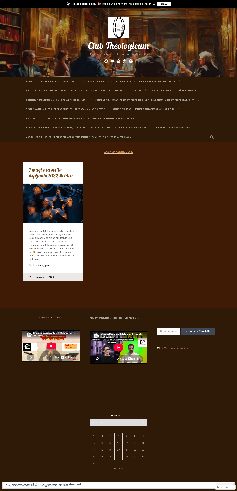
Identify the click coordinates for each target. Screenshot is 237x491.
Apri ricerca (212, 137)
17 (94, 449)
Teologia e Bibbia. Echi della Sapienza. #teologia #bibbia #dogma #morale (128, 81)
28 (126, 456)
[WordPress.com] (124, 61)
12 (110, 443)
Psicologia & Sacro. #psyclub (172, 127)
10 (94, 443)
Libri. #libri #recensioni (133, 127)
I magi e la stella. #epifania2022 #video (50, 173)
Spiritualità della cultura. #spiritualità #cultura (163, 90)
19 (110, 449)
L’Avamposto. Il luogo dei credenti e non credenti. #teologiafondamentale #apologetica (80, 118)
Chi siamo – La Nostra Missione (58, 81)
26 (110, 456)
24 (94, 456)
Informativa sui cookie (59, 485)
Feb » (122, 468)
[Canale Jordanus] (112, 61)
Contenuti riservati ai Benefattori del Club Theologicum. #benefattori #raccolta (145, 100)
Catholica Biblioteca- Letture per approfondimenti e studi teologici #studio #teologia (79, 137)
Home (29, 81)
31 (94, 463)
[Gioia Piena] (118, 61)
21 (126, 449)
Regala (163, 3)
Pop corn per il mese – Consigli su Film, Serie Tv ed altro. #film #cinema (69, 127)
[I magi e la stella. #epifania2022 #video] (53, 203)
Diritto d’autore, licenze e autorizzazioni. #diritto (144, 109)
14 (126, 443)
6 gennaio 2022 (39, 277)
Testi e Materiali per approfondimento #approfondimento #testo (65, 109)
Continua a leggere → (40, 265)
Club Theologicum (118, 45)
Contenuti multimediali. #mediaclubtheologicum (55, 100)
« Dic (115, 468)
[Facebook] (106, 61)
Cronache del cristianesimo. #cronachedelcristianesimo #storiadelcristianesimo (75, 90)
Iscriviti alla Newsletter (198, 331)
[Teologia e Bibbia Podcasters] (131, 61)
